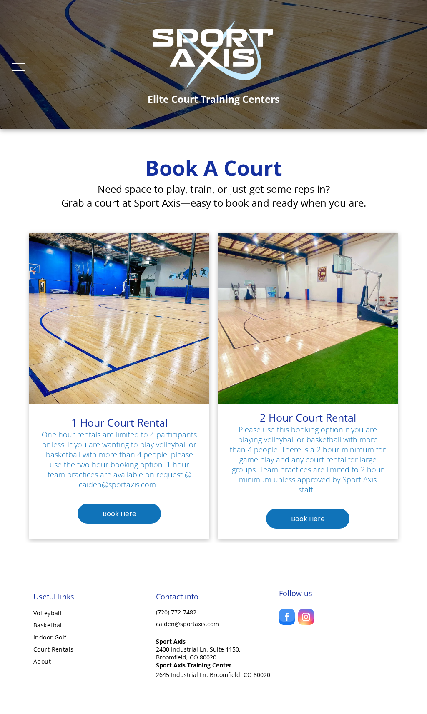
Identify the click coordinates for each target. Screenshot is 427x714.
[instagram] (306, 618)
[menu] (18, 67)
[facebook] (287, 618)
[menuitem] (90, 613)
